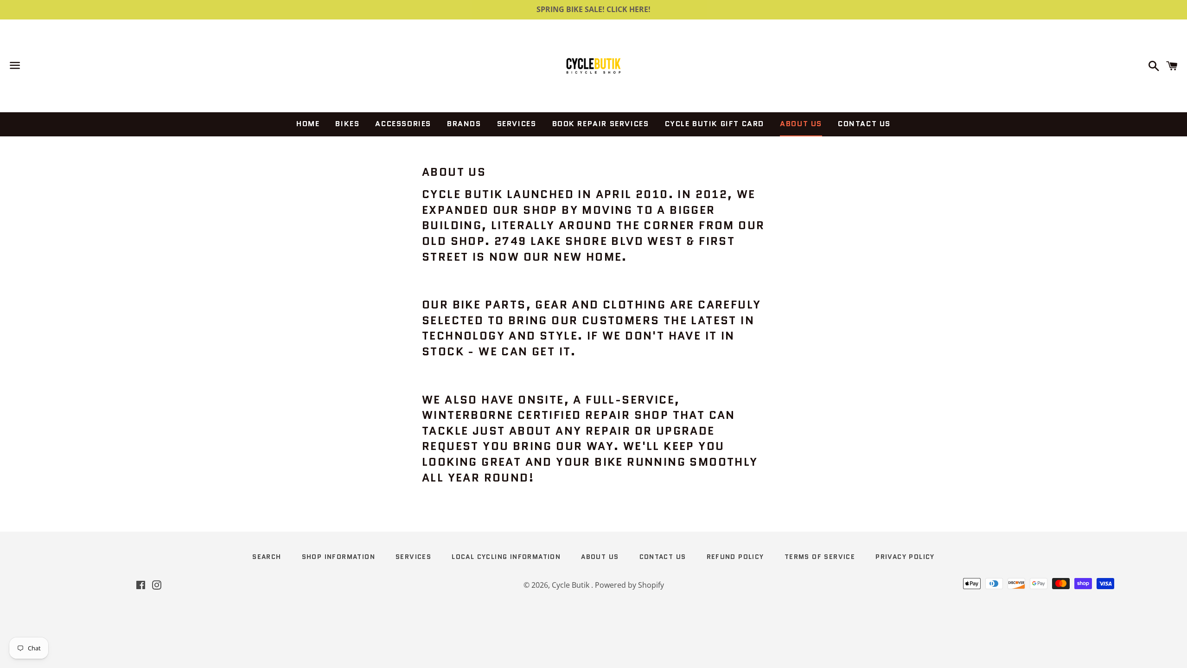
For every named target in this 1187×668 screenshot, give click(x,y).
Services (516, 123)
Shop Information (338, 556)
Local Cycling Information (506, 556)
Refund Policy (735, 556)
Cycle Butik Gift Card (715, 123)
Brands (464, 123)
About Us (801, 123)
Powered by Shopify (629, 585)
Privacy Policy (905, 556)
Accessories (403, 123)
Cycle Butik (571, 585)
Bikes (347, 123)
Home (307, 123)
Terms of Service (820, 556)
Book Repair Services (600, 123)
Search (266, 556)
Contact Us (864, 123)
